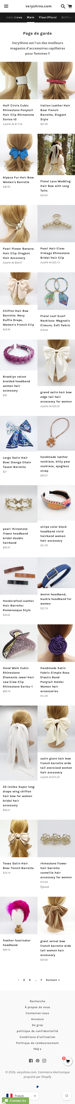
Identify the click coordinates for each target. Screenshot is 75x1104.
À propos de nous (37, 1007)
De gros (37, 1025)
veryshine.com (37, 6)
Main (30, 17)
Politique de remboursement (37, 1043)
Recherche (37, 1001)
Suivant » (53, 980)
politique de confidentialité (37, 1031)
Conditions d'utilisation (37, 1037)
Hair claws (14, 17)
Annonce (37, 1019)
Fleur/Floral (48, 17)
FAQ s (37, 1049)
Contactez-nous (37, 1013)
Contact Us (17, 1100)
